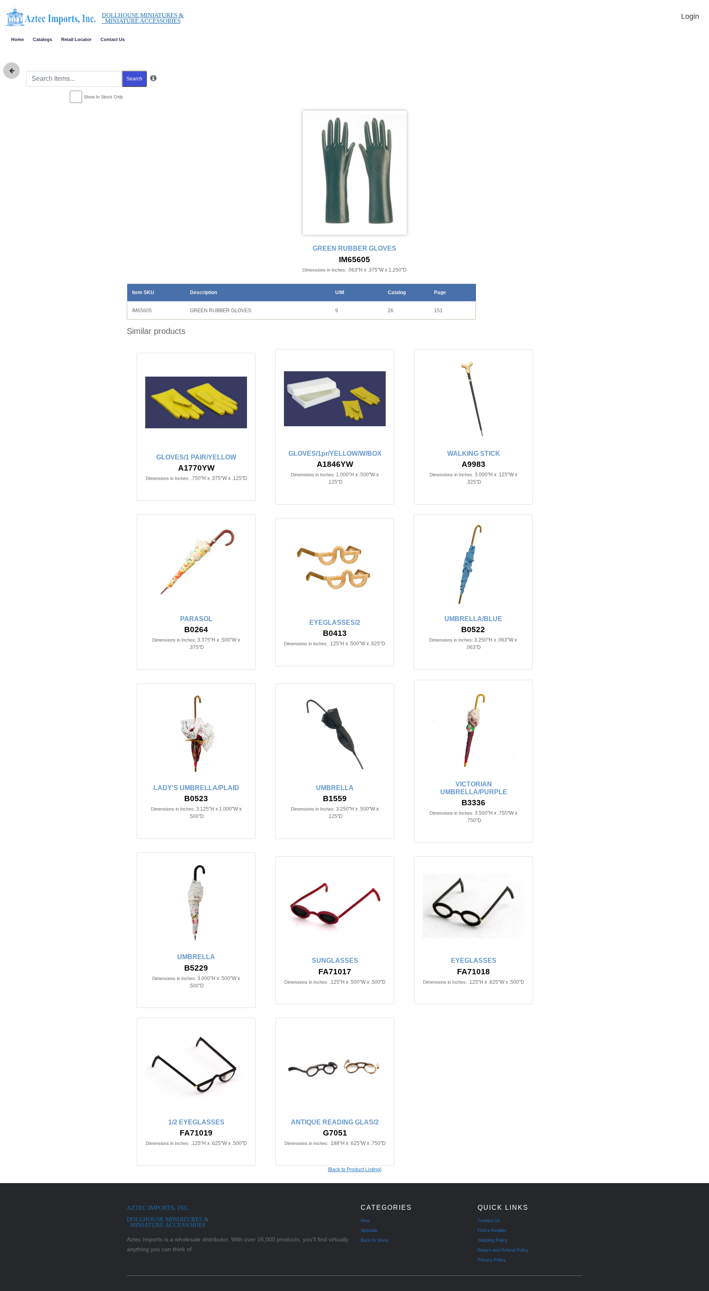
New (365, 1220)
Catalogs (42, 39)
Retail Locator (76, 39)
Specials (369, 1230)
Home (17, 39)
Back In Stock (375, 1240)
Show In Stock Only (103, 96)
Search (134, 79)
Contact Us (113, 39)
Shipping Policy (493, 1240)
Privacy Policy (492, 1259)
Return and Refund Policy (503, 1250)
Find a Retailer (492, 1230)
